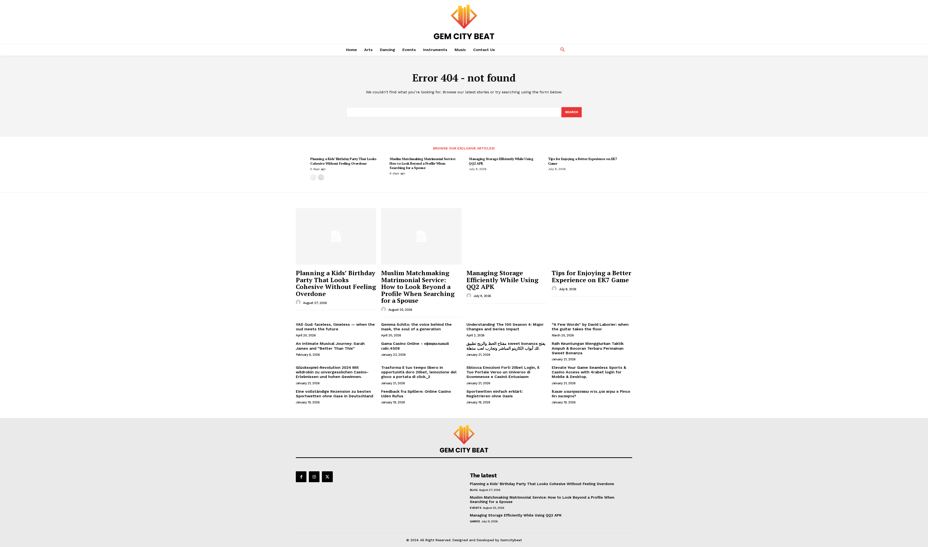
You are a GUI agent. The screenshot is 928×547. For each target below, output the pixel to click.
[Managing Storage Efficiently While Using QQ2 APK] (506, 236)
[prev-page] (313, 177)
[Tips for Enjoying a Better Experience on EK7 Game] (592, 236)
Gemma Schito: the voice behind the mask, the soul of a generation (416, 326)
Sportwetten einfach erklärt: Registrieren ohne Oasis (494, 393)
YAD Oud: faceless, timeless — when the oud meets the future (335, 326)
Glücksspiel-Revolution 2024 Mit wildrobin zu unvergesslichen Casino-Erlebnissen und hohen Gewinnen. (332, 372)
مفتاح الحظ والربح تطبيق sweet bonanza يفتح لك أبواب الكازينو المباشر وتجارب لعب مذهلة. (505, 345)
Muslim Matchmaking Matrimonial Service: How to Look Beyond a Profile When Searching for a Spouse (423, 163)
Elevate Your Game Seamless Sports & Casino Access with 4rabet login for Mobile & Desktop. (589, 372)
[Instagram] (314, 476)
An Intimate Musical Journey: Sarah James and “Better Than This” (330, 345)
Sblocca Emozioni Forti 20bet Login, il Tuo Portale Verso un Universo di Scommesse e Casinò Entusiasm (502, 372)
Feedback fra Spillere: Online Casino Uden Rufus (416, 393)
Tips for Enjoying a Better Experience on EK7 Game (582, 160)
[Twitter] (327, 476)
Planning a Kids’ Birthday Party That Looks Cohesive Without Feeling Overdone (343, 160)
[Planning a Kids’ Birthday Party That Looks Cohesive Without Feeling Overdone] (336, 236)
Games (475, 521)
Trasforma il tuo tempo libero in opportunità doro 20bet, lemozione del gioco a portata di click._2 (419, 372)
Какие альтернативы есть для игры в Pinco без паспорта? (591, 393)
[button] (562, 50)
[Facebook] (301, 476)
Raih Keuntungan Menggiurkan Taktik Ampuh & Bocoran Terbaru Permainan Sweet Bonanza (588, 348)
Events (475, 508)
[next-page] (321, 177)
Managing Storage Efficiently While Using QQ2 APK (501, 160)
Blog (473, 490)
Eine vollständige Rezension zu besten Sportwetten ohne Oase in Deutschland (334, 393)
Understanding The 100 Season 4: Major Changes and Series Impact (505, 326)
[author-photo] (299, 302)
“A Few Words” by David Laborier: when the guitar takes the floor (590, 326)
